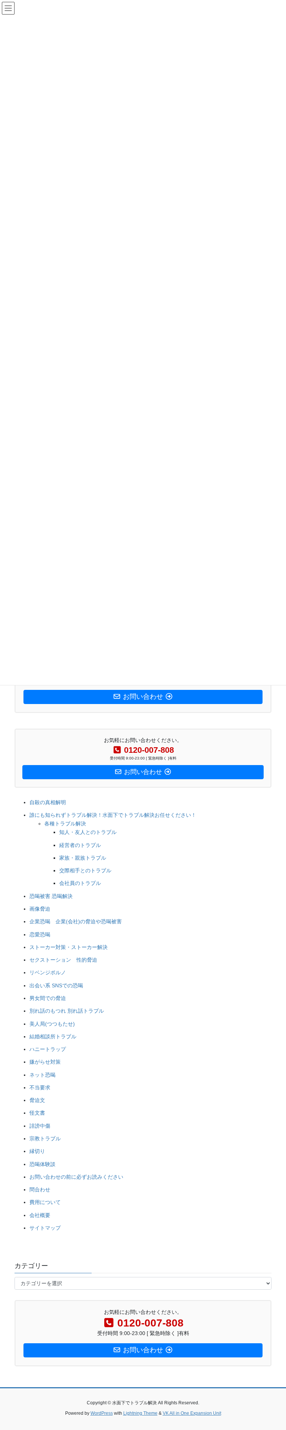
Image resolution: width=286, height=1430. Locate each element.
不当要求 (39, 1087)
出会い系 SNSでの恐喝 (56, 985)
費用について (45, 1202)
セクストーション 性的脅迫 (63, 960)
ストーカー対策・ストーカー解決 (68, 947)
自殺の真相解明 (47, 802)
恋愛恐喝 (39, 934)
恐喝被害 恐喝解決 (51, 896)
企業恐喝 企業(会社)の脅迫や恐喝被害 (75, 921)
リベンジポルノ (47, 972)
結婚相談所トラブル (52, 1036)
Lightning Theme (140, 1413)
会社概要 (39, 1215)
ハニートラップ (47, 1049)
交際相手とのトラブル (85, 870)
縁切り (37, 1151)
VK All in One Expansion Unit (192, 1413)
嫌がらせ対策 (45, 1062)
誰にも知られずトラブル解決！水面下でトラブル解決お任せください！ (112, 815)
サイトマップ (45, 1228)
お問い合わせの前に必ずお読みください (76, 1177)
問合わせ (39, 1189)
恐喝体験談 (42, 1164)
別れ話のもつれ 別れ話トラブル (66, 1011)
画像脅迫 (39, 909)
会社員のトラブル (80, 883)
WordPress (101, 1413)
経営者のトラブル (80, 845)
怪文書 (37, 1113)
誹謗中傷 (39, 1126)
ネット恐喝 (42, 1075)
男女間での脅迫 (47, 998)
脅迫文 (37, 1100)
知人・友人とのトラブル (88, 832)
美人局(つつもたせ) (52, 1024)
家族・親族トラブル (82, 858)
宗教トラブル (45, 1138)
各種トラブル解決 (65, 824)
